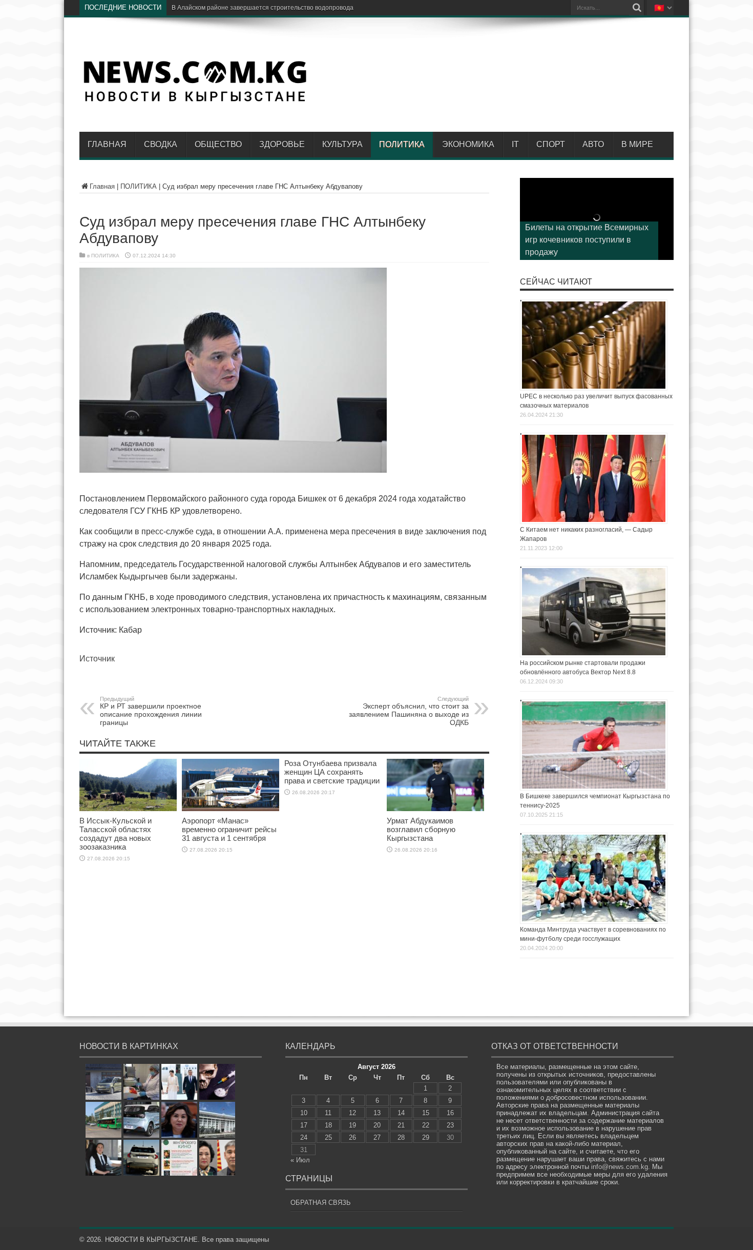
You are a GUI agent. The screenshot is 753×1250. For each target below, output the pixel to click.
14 (401, 1113)
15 (425, 1113)
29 (425, 1137)
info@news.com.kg (619, 1167)
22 (425, 1125)
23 (450, 1125)
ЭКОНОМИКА (468, 144)
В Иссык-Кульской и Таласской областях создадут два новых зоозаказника (115, 833)
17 (303, 1125)
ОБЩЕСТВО (218, 144)
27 (377, 1137)
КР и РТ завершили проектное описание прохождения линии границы (151, 711)
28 (401, 1137)
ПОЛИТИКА (402, 144)
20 (377, 1125)
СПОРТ (550, 144)
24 (303, 1137)
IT (515, 144)
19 (352, 1125)
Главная (107, 144)
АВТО (593, 144)
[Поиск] (636, 7)
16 (450, 1113)
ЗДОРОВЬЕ (282, 144)
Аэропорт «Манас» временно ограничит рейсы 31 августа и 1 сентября (229, 829)
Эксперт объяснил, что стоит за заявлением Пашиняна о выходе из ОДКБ (409, 711)
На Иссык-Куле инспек (204, 7)
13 (377, 1113)
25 (328, 1137)
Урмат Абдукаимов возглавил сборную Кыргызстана (421, 829)
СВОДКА (160, 144)
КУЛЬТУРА (342, 144)
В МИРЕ (637, 144)
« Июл (300, 1160)
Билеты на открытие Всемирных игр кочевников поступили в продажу (587, 239)
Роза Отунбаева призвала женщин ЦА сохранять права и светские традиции (332, 772)
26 (352, 1137)
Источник (97, 658)
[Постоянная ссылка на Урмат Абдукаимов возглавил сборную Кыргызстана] (435, 809)
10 (303, 1113)
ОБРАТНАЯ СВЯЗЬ (320, 1202)
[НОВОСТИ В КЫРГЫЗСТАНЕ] (194, 101)
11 (328, 1113)
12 (352, 1113)
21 (401, 1125)
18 (328, 1125)
